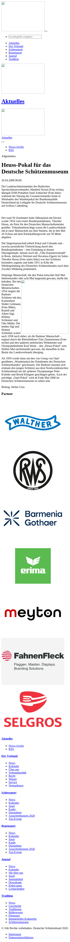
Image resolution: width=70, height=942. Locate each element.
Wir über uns (16, 872)
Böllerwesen (16, 912)
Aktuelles (12, 101)
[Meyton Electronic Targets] (32, 636)
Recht (12, 775)
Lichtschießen (16, 888)
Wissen (13, 779)
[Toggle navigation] (46, 31)
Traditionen (15, 909)
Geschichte (15, 905)
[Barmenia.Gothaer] (32, 540)
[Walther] (32, 445)
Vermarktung (16, 785)
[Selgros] (32, 731)
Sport (12, 806)
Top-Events (15, 818)
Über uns (14, 769)
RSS (11, 749)
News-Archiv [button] (16, 146)
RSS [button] (11, 150)
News (12, 762)
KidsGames (15, 885)
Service (13, 782)
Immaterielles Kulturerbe (23, 918)
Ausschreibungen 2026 (22, 815)
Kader (12, 809)
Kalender (14, 766)
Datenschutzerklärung (21, 937)
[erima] (32, 588)
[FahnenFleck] (32, 683)
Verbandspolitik (17, 772)
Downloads (15, 882)
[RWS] (32, 493)
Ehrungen (14, 915)
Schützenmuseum (19, 922)
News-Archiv (16, 745)
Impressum (15, 934)
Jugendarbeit (16, 879)
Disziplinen (15, 812)
